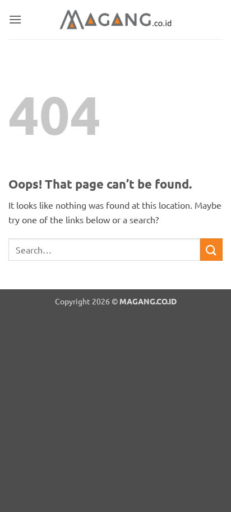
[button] (15, 19)
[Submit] (211, 249)
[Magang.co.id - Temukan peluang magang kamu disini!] (115, 19)
